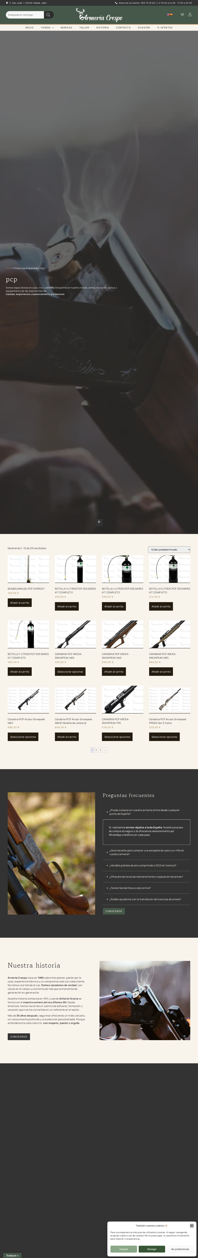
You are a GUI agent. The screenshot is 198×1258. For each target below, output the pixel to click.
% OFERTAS (165, 27)
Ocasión (144, 27)
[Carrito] (181, 14)
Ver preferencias (180, 1249)
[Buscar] (49, 15)
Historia (102, 27)
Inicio (29, 27)
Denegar (152, 1249)
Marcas (66, 27)
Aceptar (123, 1249)
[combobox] (25, 15)
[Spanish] (171, 14)
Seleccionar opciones (70, 671)
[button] (191, 1225)
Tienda (46, 27)
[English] (168, 14)
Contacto (123, 27)
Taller (84, 27)
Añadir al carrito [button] (19, 602)
